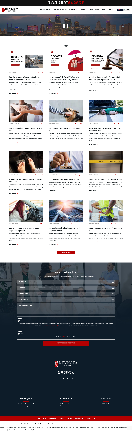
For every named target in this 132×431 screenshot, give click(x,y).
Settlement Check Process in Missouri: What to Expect (64, 180)
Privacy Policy (64, 336)
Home (38, 418)
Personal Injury (45, 10)
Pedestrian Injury (118, 124)
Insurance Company (78, 72)
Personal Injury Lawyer (117, 72)
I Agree (20, 320)
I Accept (21, 333)
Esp (128, 9)
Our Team (72, 10)
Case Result (83, 10)
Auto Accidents (39, 175)
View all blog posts (66, 252)
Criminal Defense (59, 10)
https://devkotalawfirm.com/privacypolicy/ (49, 325)
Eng (121, 9)
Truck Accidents (39, 72)
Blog (103, 10)
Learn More (13, 93)
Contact (110, 10)
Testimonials (94, 10)
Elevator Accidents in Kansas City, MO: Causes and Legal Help (105, 180)
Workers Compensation (37, 124)
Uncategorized (79, 175)
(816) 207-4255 (76, 3)
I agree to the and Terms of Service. (66, 336)
